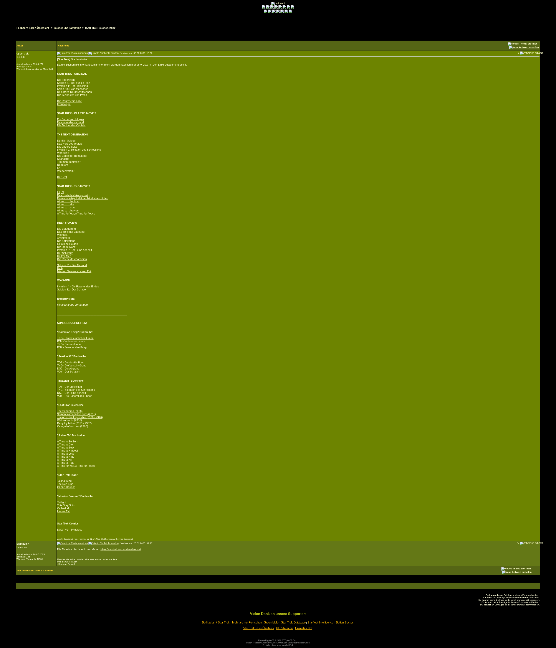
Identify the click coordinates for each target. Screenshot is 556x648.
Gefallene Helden (67, 244)
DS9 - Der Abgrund (68, 368)
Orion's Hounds (66, 487)
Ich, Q (60, 192)
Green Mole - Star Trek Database (285, 622)
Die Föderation (66, 79)
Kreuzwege (64, 104)
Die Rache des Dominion (72, 259)
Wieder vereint (65, 171)
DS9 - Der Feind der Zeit (71, 392)
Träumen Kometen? (69, 161)
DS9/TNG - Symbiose (69, 529)
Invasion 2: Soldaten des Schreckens (79, 149)
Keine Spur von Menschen (72, 89)
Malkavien (23, 543)
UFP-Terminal (284, 628)
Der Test (62, 177)
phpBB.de (289, 645)
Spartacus (63, 158)
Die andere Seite (67, 146)
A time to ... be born (68, 201)
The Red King (65, 484)
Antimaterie (64, 237)
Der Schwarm (65, 253)
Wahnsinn (63, 152)
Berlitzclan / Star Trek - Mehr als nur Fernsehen (232, 622)
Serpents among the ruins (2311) (76, 414)
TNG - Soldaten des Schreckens (76, 389)
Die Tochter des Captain (71, 125)
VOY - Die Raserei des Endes (74, 395)
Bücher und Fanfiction (67, 28)
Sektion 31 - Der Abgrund (72, 265)
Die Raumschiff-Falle (69, 101)
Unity (60, 268)
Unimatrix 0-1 (303, 628)
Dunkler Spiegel (66, 140)
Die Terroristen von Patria (72, 95)
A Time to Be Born (67, 441)
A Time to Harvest (67, 450)
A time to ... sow (66, 207)
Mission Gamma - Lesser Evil (74, 271)
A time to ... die (65, 204)
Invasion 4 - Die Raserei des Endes (78, 286)
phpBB (271, 640)
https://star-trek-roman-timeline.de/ (121, 549)
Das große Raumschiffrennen (74, 92)
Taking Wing (64, 481)
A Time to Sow (65, 447)
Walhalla (62, 234)
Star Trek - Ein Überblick (258, 628)
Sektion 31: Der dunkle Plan (73, 82)
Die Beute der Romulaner (72, 155)
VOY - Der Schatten (68, 371)
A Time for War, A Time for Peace (76, 213)
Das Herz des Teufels (69, 143)
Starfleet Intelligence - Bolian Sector (330, 622)
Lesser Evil (63, 511)
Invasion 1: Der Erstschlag (72, 85)
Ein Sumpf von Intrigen (70, 119)
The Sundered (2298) (70, 411)
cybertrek (23, 53)
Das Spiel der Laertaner (71, 231)
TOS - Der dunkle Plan (70, 362)
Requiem (62, 165)
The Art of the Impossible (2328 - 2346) (80, 417)
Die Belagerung (66, 228)
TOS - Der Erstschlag (69, 386)
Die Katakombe (66, 240)
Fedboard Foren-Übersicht (33, 28)
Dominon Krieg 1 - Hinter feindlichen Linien (82, 198)
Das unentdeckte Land (70, 122)
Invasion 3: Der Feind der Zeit (74, 250)
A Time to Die (65, 444)
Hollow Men (64, 256)
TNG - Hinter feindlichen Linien (75, 338)
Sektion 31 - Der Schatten (72, 289)
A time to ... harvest (68, 210)
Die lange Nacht (66, 247)
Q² (58, 168)
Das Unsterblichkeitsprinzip (73, 195)
